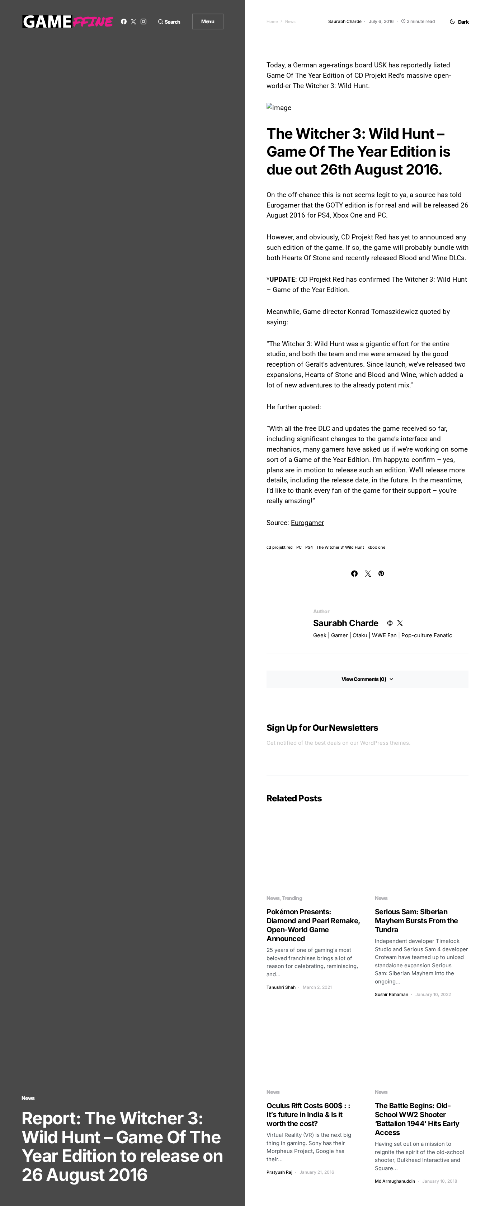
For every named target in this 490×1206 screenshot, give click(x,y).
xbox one (376, 547)
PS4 (309, 547)
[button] (169, 21)
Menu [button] (207, 21)
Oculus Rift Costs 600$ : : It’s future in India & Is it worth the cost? (308, 1114)
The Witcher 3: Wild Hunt (340, 547)
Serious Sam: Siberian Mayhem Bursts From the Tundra (416, 920)
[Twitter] (133, 21)
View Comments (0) (363, 679)
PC (299, 547)
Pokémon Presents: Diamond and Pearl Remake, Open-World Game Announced (313, 925)
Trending (292, 898)
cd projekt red (280, 547)
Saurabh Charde (345, 623)
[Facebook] (124, 21)
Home (272, 21)
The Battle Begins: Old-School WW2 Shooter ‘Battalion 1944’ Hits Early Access (417, 1119)
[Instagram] (143, 21)
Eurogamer (307, 523)
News (28, 1098)
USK (380, 65)
